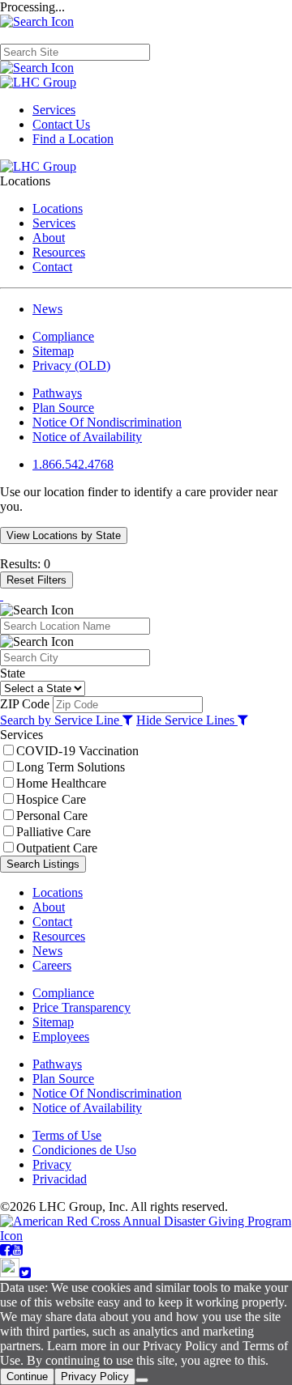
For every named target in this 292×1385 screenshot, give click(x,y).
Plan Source (63, 407)
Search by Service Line (61, 720)
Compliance (63, 336)
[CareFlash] (9, 1273)
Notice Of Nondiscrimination (107, 422)
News (47, 309)
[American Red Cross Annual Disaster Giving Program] (146, 1236)
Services (53, 110)
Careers (51, 965)
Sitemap (53, 351)
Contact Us (61, 124)
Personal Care (52, 815)
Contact (52, 267)
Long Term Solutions (70, 767)
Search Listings (42, 864)
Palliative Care (53, 832)
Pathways (57, 393)
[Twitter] (25, 1273)
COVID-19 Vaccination (77, 751)
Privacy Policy (95, 1376)
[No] (141, 1380)
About (48, 237)
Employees (60, 1036)
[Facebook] (5, 1250)
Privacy (51, 1164)
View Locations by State (63, 535)
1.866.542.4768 (73, 464)
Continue (27, 1376)
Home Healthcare (61, 783)
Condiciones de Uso (84, 1150)
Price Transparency (81, 1007)
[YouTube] (17, 1250)
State (12, 673)
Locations (57, 208)
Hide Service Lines (187, 720)
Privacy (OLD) (71, 365)
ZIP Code (24, 704)
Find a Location (73, 139)
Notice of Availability (87, 437)
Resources (58, 252)
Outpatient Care (56, 848)
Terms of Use (66, 1135)
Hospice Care (51, 799)
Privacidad (59, 1179)
